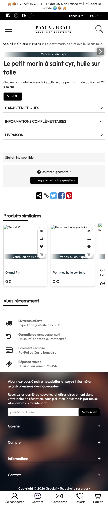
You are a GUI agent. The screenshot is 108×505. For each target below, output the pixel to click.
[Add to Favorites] (41, 247)
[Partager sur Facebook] (62, 195)
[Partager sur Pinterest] (69, 195)
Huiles (36, 44)
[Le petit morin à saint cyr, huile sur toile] (9, 310)
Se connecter (14, 502)
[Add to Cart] (41, 254)
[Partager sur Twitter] (54, 195)
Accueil (8, 44)
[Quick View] (41, 231)
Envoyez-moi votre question (54, 180)
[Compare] (41, 239)
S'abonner (89, 412)
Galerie (22, 44)
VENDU (12, 96)
